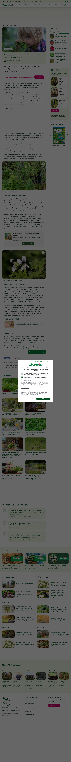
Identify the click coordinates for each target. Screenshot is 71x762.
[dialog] (35, 381)
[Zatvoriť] (42, 361)
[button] (35, 380)
